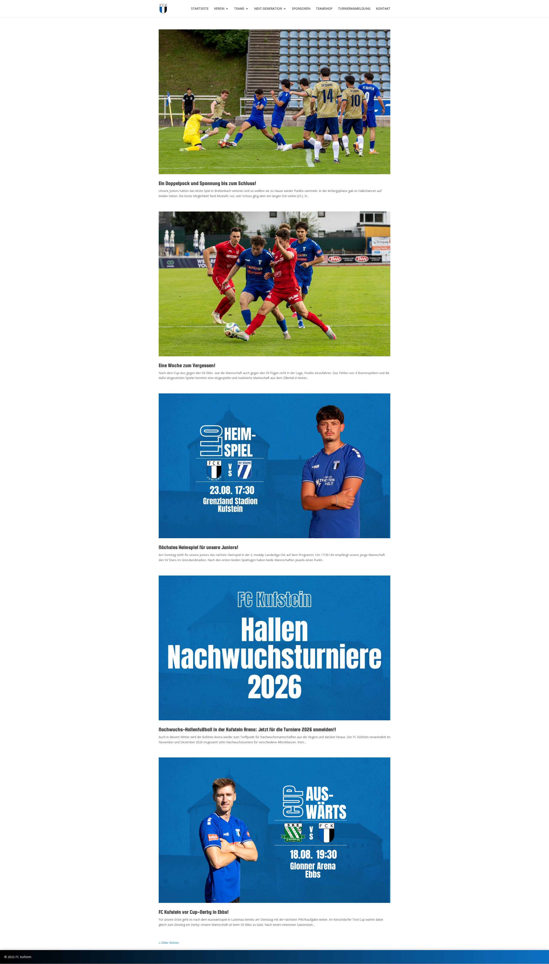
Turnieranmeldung (354, 9)
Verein (219, 9)
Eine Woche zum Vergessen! (187, 365)
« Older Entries (169, 943)
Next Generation (268, 9)
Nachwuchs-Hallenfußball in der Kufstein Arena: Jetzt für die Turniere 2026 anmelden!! (247, 729)
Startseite (199, 9)
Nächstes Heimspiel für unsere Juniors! (198, 547)
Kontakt (383, 9)
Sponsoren (301, 9)
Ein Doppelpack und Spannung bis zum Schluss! (207, 183)
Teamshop (324, 9)
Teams (239, 9)
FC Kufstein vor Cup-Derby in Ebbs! (194, 912)
